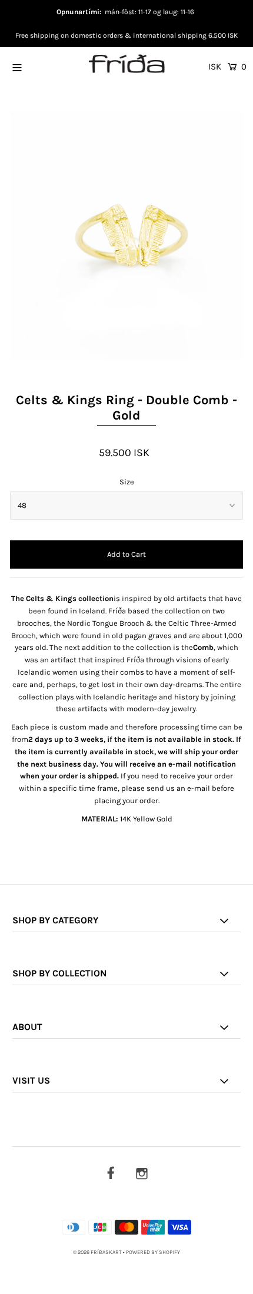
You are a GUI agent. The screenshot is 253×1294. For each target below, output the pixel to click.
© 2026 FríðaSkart (97, 1252)
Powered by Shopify (153, 1252)
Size (126, 481)
